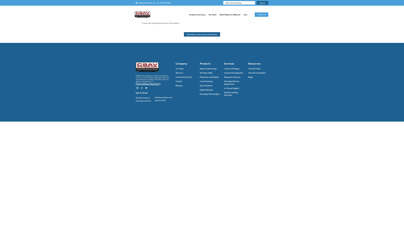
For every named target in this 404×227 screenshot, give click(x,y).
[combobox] (239, 3)
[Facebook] (137, 88)
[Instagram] (142, 88)
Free (245, 14)
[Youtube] (146, 88)
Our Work (213, 14)
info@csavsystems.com (163, 97)
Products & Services (197, 14)
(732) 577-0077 (160, 100)
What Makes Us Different (230, 14)
